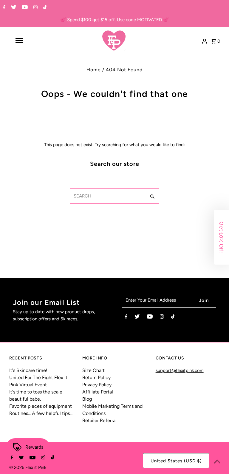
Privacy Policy (97, 384)
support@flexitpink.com (180, 370)
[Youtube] (24, 8)
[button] (221, 237)
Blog (87, 399)
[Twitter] (13, 8)
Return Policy (96, 377)
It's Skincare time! (28, 370)
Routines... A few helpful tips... (40, 413)
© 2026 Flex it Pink (27, 467)
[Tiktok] (44, 8)
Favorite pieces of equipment (40, 406)
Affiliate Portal (97, 392)
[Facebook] (3, 8)
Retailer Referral (99, 420)
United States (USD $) (176, 461)
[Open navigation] (29, 40)
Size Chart (93, 370)
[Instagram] (35, 8)
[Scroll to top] (217, 462)
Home (93, 69)
